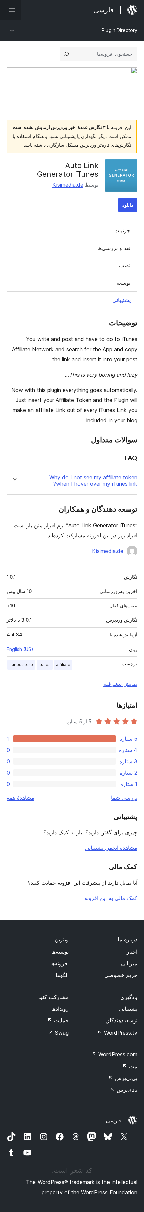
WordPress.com (114, 1054)
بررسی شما (124, 797)
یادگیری (128, 997)
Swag (58, 1032)
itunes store (21, 664)
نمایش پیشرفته (120, 683)
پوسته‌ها (60, 951)
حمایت (58, 1020)
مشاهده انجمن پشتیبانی (111, 847)
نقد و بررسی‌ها (113, 248)
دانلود (127, 205)
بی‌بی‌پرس (122, 1078)
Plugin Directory (119, 30)
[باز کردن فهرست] (10, 10)
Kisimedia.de (67, 184)
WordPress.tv (117, 1032)
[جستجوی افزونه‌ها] (66, 54)
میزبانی (129, 963)
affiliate (63, 664)
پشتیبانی (121, 300)
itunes (45, 664)
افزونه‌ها (59, 963)
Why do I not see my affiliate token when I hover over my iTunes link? (93, 480)
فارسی (114, 1120)
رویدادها (60, 1008)
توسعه (123, 282)
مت (129, 1066)
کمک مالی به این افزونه (110, 898)
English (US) (20, 649)
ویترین (62, 939)
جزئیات (122, 230)
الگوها (62, 975)
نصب (124, 265)
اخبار (132, 951)
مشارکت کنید (53, 997)
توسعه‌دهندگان (121, 1020)
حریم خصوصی (120, 975)
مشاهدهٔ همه (20, 797)
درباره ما (127, 939)
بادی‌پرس (123, 1089)
